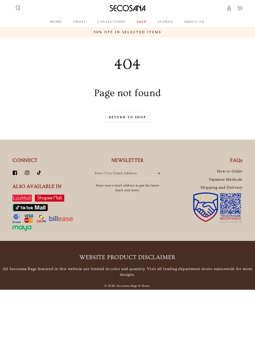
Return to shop (127, 117)
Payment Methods (226, 179)
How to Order (230, 171)
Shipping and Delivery (221, 187)
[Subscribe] (158, 173)
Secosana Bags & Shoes (133, 285)
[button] (17, 7)
